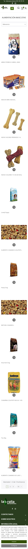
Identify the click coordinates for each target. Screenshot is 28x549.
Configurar (14, 545)
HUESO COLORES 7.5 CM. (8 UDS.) (11, 175)
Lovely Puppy (5, 212)
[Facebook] (12, 509)
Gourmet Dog (5, 363)
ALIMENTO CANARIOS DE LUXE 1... (11, 475)
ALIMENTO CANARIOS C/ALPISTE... (11, 250)
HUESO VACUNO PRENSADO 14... (11, 137)
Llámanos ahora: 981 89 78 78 (14, 1)
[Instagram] (15, 509)
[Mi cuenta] (25, 9)
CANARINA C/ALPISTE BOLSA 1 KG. (11, 400)
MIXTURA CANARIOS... (7, 325)
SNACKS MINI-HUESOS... (8, 100)
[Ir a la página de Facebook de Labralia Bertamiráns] (12, 3)
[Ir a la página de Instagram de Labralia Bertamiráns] (15, 3)
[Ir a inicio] (4, 8)
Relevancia (14, 24)
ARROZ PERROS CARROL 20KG (10, 62)
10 (18, 486)
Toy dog (3, 438)
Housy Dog (4, 287)
